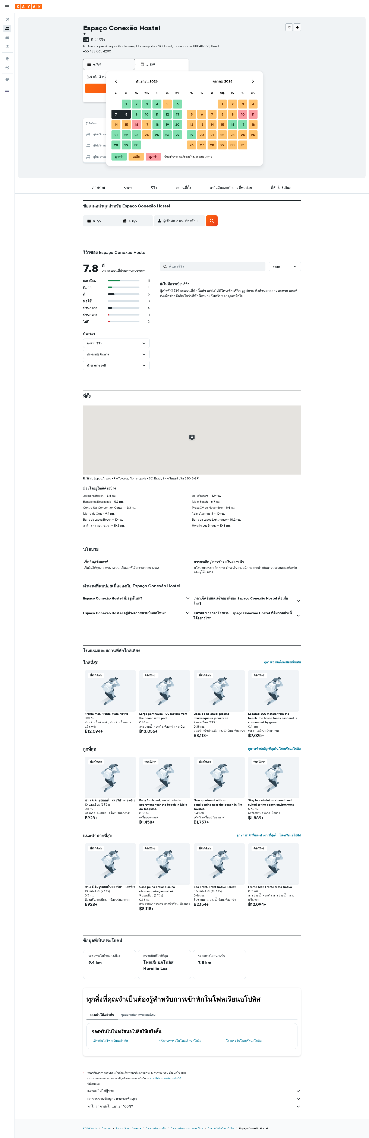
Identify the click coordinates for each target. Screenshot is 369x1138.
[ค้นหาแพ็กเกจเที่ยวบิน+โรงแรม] (7, 46)
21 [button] (116, 135)
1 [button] (126, 104)
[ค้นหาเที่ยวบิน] (7, 19)
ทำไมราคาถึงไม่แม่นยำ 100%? (110, 1106)
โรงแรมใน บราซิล (156, 1128)
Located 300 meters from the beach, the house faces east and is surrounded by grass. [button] (272, 718)
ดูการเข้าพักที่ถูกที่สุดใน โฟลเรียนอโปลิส (274, 749)
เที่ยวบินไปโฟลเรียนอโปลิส (110, 1041)
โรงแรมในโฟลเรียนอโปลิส (244, 1041)
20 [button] (177, 124)
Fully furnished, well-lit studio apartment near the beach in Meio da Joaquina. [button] (163, 804)
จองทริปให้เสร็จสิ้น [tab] (102, 1015)
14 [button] (116, 124)
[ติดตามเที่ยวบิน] (7, 67)
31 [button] (243, 145)
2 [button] (137, 104)
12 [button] (167, 114)
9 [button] (137, 114)
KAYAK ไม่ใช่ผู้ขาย (100, 1091)
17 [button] (146, 124)
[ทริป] (7, 79)
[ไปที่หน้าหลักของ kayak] (28, 6)
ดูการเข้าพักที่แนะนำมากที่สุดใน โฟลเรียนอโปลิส (269, 835)
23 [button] (136, 135)
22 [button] (126, 135)
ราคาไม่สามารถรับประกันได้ (165, 1078)
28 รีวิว (100, 40)
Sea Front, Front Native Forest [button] (215, 887)
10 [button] (147, 114)
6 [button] (178, 104)
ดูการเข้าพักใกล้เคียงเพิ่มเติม (282, 662)
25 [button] (157, 135)
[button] (7, 6)
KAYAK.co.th (90, 1128)
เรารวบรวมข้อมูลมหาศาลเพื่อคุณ (112, 1098)
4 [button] (157, 104)
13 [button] (177, 114)
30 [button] (136, 145)
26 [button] (167, 135)
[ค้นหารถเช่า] (7, 37)
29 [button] (126, 145)
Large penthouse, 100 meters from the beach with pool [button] (163, 716)
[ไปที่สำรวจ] (7, 58)
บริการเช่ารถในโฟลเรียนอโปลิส (180, 1041)
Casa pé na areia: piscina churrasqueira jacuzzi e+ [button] (211, 716)
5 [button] (167, 104)
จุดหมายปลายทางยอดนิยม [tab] (138, 1015)
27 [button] (177, 135)
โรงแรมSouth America (128, 1128)
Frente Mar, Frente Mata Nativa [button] (107, 714)
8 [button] (126, 114)
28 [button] (116, 145)
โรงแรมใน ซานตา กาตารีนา (187, 1128)
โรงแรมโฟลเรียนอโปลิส (221, 1128)
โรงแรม (106, 1128)
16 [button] (136, 124)
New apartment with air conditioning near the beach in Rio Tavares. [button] (218, 804)
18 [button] (157, 124)
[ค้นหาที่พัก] (7, 28)
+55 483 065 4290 (97, 51)
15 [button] (126, 124)
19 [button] (167, 124)
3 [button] (147, 104)
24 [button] (147, 135)
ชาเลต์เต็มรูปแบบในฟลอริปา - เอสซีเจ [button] (110, 800)
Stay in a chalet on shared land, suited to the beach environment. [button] (271, 802)
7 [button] (116, 114)
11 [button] (157, 114)
